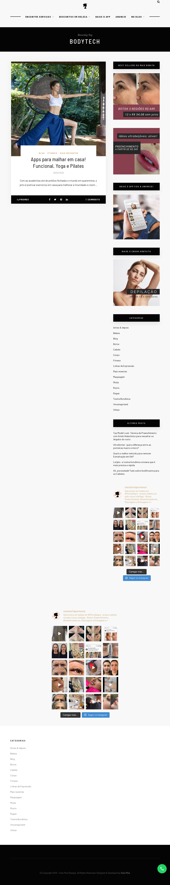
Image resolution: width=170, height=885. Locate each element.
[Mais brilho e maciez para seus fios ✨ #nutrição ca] (130, 525)
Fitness (52, 153)
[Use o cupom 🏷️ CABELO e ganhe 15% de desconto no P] (142, 525)
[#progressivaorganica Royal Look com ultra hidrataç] (118, 513)
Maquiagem (119, 376)
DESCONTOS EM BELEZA (73, 16)
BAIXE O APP (103, 16)
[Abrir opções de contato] (162, 868)
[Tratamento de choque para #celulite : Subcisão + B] (142, 561)
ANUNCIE (121, 16)
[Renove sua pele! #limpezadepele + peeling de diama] (130, 513)
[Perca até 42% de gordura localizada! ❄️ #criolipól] (142, 537)
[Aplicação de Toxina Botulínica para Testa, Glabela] (118, 561)
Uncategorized (120, 404)
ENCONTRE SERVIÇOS (38, 16)
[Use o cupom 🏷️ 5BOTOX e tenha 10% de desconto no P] (154, 513)
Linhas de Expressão (123, 365)
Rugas (116, 393)
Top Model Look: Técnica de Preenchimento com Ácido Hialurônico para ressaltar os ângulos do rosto (135, 436)
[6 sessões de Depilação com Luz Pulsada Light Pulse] (154, 549)
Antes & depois (121, 327)
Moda (116, 382)
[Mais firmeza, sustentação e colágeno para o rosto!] (154, 537)
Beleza (116, 333)
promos (24, 199)
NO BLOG (136, 16)
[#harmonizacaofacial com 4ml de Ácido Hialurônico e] (118, 525)
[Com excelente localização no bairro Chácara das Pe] (130, 561)
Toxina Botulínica (121, 398)
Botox (116, 344)
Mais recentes (69, 153)
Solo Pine (125, 873)
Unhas (116, 409)
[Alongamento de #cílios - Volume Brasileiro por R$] (130, 537)
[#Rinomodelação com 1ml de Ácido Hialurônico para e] (154, 561)
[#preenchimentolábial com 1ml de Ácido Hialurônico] (142, 549)
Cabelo (116, 349)
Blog (42, 153)
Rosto (116, 387)
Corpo (116, 355)
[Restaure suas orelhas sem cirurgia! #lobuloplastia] (142, 513)
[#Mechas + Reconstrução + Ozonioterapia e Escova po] (130, 549)
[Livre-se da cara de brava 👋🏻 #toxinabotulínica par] (118, 537)
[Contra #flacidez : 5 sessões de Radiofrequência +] (154, 525)
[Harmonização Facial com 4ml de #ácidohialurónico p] (118, 549)
